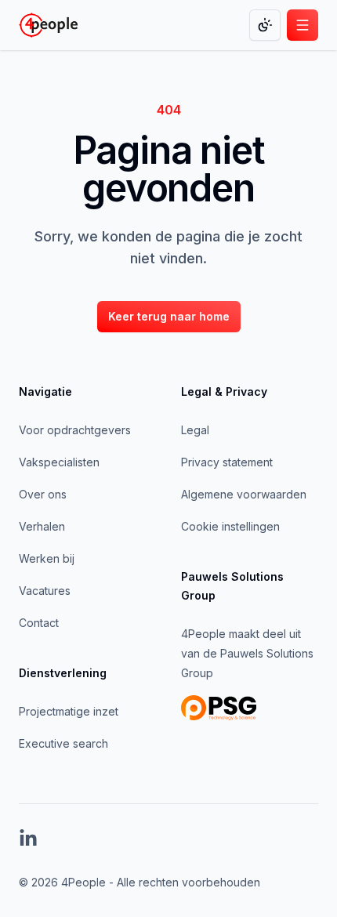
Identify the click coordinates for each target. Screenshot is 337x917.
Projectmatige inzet (68, 711)
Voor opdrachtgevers (75, 430)
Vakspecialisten (59, 462)
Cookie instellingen (230, 526)
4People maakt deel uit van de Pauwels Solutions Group (247, 653)
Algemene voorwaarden (243, 494)
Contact (39, 622)
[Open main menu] (302, 25)
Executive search (63, 743)
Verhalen (42, 526)
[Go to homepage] (48, 25)
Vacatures (45, 590)
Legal (195, 430)
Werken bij (46, 558)
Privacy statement (227, 462)
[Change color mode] (265, 25)
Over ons (43, 494)
